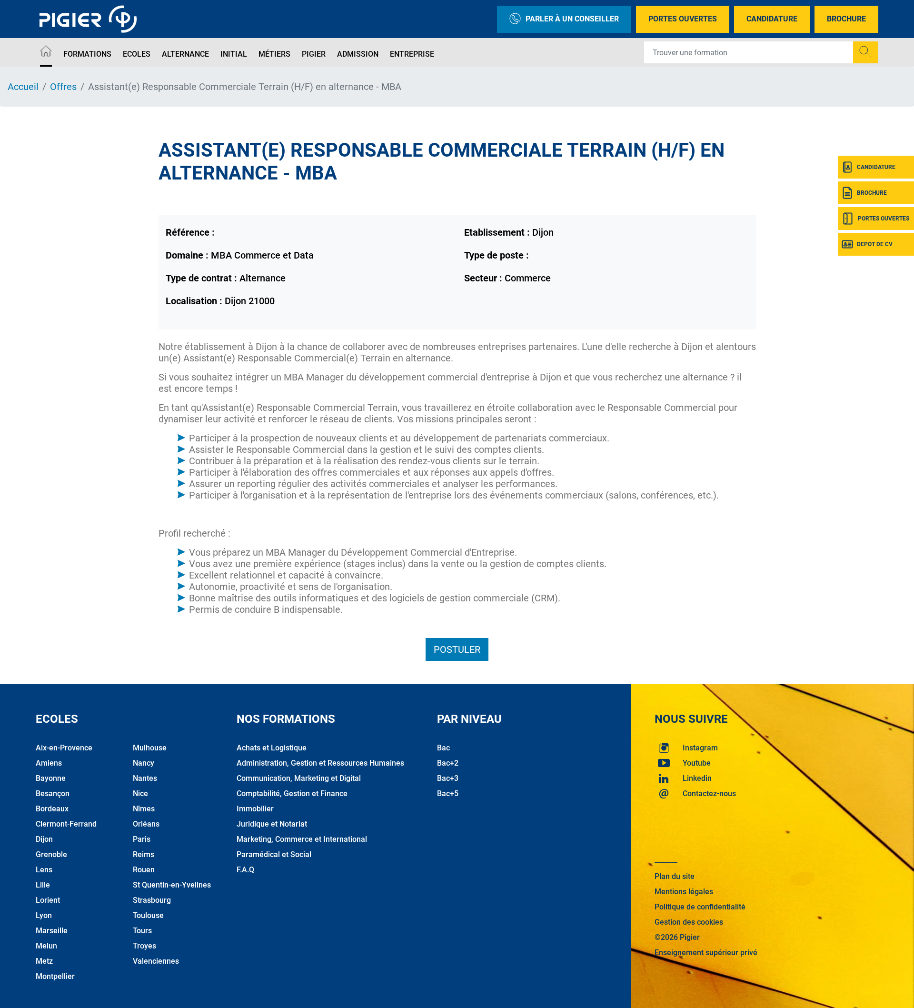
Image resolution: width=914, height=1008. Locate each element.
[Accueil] (46, 52)
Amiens (49, 763)
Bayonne (51, 778)
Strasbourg (152, 900)
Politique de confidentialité (700, 906)
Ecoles (136, 54)
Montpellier (55, 976)
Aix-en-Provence (64, 747)
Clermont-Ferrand (66, 823)
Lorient (48, 900)
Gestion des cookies (689, 922)
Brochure (846, 18)
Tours (142, 930)
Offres (63, 86)
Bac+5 (447, 793)
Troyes (144, 945)
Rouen (144, 869)
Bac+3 (447, 778)
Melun (46, 945)
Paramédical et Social (274, 854)
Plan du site (675, 876)
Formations (87, 54)
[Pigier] (90, 19)
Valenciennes (156, 961)
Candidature (771, 18)
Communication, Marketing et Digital (299, 778)
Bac (443, 747)
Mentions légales (684, 891)
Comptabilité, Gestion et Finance (292, 793)
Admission (357, 54)
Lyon (44, 915)
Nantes (145, 778)
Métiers (274, 54)
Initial (233, 54)
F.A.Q (245, 869)
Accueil (23, 86)
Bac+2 (447, 763)
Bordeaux (52, 808)
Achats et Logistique (272, 747)
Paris (141, 839)
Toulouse (148, 915)
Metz (44, 961)
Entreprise (412, 54)
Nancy (143, 763)
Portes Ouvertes (682, 18)
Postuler (457, 649)
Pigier (314, 54)
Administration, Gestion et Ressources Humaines (320, 763)
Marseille (52, 930)
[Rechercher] (865, 52)
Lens (44, 869)
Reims (143, 854)
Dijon (44, 839)
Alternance (185, 54)
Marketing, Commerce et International (302, 839)
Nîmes (144, 808)
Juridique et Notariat (272, 823)
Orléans (146, 823)
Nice (140, 793)
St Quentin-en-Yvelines (172, 884)
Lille (43, 884)
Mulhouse (150, 747)
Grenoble (51, 854)
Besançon (53, 793)
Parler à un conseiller (572, 18)
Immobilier (255, 808)
